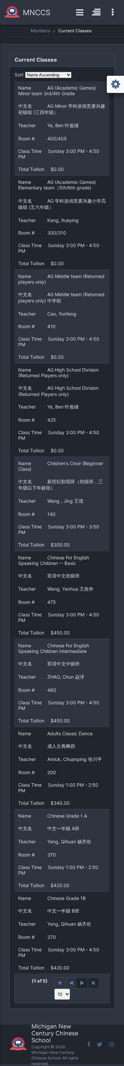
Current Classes (75, 30)
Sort (19, 74)
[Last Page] (93, 983)
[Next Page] (82, 983)
